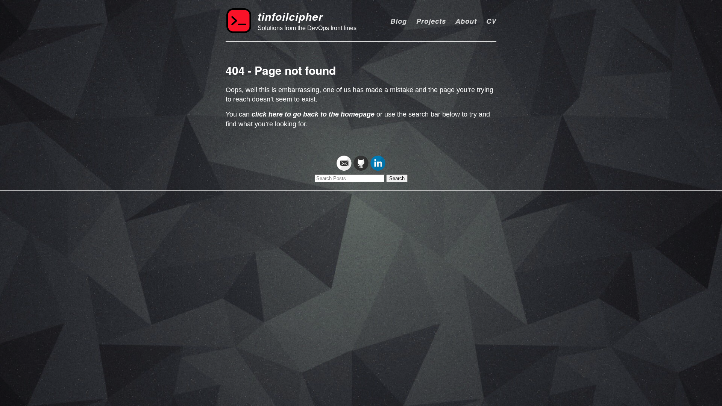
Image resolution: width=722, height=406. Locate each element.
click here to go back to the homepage (313, 114)
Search (397, 178)
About (466, 21)
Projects (431, 21)
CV (491, 21)
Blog (398, 21)
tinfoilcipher (290, 16)
